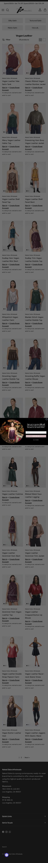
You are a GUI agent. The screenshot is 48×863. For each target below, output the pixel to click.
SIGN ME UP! (36, 436)
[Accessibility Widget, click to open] (7, 855)
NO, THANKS (36, 439)
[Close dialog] (46, 419)
